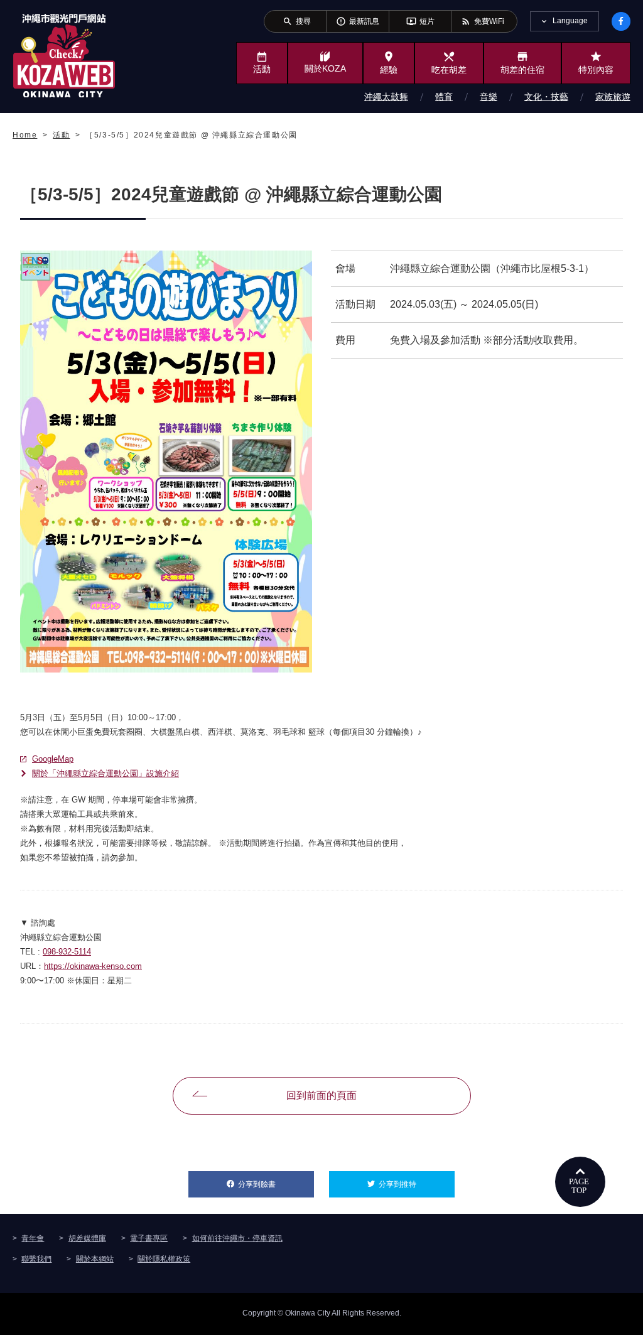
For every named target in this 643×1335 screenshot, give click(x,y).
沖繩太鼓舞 (386, 97)
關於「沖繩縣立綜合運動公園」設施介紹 (105, 773)
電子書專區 (149, 1238)
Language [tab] (570, 20)
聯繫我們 (36, 1259)
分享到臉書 (276, 1184)
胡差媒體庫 (87, 1238)
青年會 (32, 1238)
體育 (444, 97)
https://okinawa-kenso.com (93, 966)
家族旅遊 (612, 97)
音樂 (488, 97)
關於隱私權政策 (164, 1259)
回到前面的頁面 (321, 1095)
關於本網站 (95, 1259)
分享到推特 (417, 1184)
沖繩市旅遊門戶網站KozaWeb (64, 55)
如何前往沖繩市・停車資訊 (237, 1238)
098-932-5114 (67, 951)
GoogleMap (52, 759)
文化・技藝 (546, 97)
